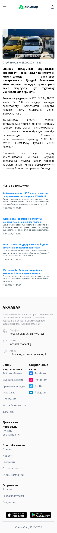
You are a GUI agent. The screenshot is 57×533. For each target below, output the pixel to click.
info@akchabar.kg (20, 344)
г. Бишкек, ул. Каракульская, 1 (28, 354)
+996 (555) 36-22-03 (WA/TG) (27, 334)
